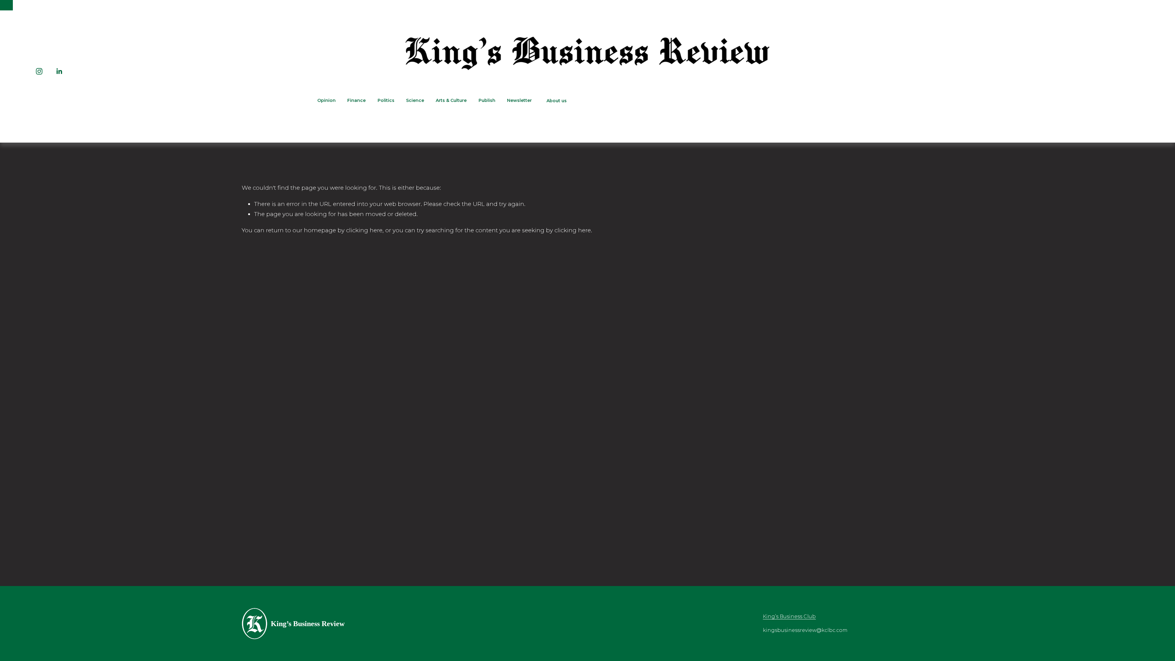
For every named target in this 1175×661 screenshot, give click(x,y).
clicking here (364, 230)
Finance (356, 100)
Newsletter (519, 100)
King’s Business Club (789, 616)
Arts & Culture (451, 100)
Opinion (326, 100)
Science (415, 100)
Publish (487, 100)
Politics (386, 100)
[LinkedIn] (59, 71)
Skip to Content (6, 5)
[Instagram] (39, 71)
